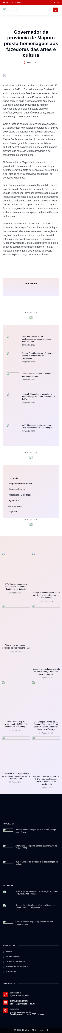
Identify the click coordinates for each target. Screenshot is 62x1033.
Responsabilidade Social (20, 483)
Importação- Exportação (19, 495)
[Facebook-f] (55, 2)
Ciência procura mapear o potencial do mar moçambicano (16, 646)
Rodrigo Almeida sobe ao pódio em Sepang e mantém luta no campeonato (37, 355)
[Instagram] (58, 2)
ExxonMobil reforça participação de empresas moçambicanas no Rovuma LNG (16, 776)
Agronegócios (15, 506)
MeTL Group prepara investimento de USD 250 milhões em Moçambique (38, 426)
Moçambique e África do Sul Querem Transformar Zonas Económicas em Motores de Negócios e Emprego (46, 726)
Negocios (12, 511)
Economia (13, 478)
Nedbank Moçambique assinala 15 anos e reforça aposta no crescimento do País (38, 396)
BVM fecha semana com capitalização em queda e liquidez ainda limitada (36, 339)
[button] (48, 10)
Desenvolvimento (16, 489)
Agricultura (13, 500)
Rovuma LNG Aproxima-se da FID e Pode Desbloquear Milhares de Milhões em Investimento (46, 780)
